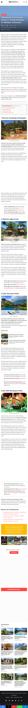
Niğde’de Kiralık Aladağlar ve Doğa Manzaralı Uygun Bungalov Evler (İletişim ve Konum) (7, 667)
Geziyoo (4, 25)
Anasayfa (4, 7)
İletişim (20, 697)
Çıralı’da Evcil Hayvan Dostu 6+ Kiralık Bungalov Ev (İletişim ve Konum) (21, 653)
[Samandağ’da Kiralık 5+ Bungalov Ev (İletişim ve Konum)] (7, 676)
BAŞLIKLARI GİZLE (16, 105)
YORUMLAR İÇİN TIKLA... (14, 589)
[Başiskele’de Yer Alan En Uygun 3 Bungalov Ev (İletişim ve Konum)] (4, 336)
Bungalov (8, 7)
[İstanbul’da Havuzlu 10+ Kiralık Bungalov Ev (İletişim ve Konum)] (21, 631)
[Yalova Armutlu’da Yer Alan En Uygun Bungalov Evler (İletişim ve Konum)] (4, 342)
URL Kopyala (14, 552)
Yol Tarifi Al (21, 208)
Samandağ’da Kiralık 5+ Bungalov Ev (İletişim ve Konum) (6, 683)
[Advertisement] (14, 178)
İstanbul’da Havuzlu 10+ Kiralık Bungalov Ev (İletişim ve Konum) (21, 637)
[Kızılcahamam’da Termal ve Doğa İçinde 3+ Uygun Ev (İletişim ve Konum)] (7, 646)
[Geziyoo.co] (14, 2)
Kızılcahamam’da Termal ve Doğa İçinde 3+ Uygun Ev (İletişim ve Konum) (7, 653)
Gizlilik (12, 697)
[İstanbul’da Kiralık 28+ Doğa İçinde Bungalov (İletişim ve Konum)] (21, 661)
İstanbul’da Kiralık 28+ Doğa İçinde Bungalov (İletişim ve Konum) (21, 667)
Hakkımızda (16, 697)
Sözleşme (8, 697)
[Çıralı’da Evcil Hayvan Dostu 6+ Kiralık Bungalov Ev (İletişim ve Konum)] (21, 646)
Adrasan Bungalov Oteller (13, 91)
